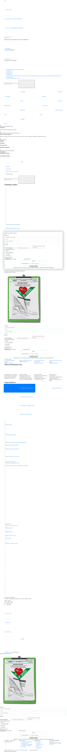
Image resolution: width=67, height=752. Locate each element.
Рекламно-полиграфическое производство (15, 69)
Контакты (21, 75)
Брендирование (24, 743)
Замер (7, 250)
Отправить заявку (33, 266)
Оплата (12, 78)
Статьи (37, 745)
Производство (26, 75)
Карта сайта (14, 750)
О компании (9, 74)
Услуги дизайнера (9, 252)
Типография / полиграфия (26, 744)
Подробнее (10, 362)
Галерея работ (10, 73)
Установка (8, 255)
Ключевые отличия (46, 75)
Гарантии (40, 75)
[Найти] (26, 84)
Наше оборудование (33, 75)
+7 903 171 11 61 (7, 622)
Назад (21, 161)
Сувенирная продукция (26, 745)
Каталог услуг (9, 70)
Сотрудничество (53, 75)
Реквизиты (16, 75)
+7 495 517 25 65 (8, 613)
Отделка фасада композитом (25, 360)
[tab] (19, 388)
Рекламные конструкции (26, 741)
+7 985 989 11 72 (7, 631)
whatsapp (22, 638)
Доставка (9, 78)
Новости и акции (10, 75)
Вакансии (59, 75)
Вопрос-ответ (17, 78)
